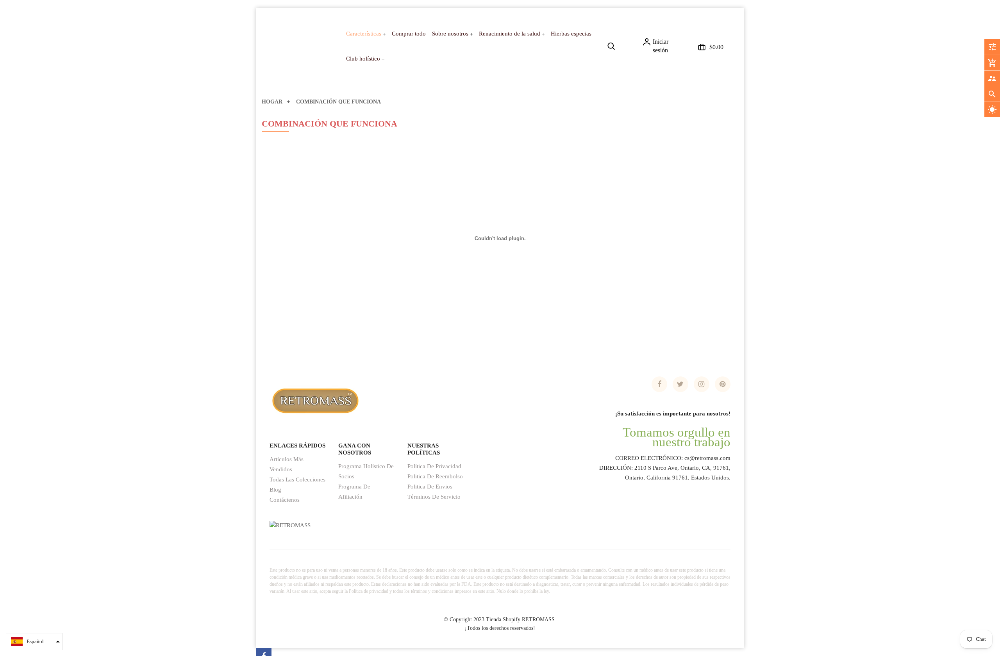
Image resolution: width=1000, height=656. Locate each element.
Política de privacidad (434, 466)
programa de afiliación (354, 491)
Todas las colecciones (297, 479)
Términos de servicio (434, 497)
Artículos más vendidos (287, 464)
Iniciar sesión (660, 45)
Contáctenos (285, 500)
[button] (34, 641)
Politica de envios (429, 486)
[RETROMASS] (314, 400)
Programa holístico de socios (366, 471)
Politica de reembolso (435, 476)
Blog (275, 490)
